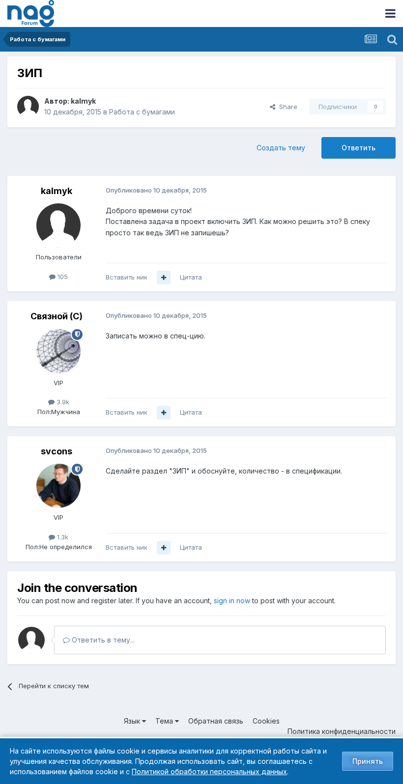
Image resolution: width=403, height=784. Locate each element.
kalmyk (83, 101)
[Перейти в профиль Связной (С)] (58, 351)
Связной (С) (56, 316)
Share (286, 107)
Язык (133, 721)
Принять (367, 761)
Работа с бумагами (142, 112)
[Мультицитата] (164, 277)
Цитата (191, 277)
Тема (165, 721)
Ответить (358, 147)
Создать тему (281, 147)
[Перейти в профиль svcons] (58, 486)
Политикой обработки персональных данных (209, 771)
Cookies (266, 721)
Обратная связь (215, 721)
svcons (56, 451)
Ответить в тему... (102, 640)
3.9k (62, 402)
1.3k (61, 537)
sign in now (232, 600)
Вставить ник (126, 277)
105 (62, 276)
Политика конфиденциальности (342, 731)
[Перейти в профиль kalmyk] (28, 106)
